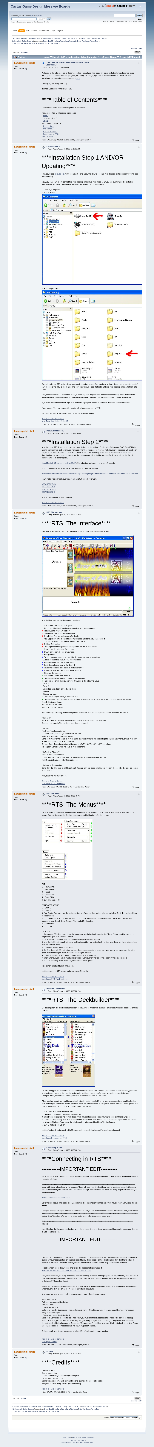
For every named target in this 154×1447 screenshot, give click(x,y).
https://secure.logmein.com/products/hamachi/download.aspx (66, 1270)
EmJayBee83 (48, 41)
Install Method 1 (53, 146)
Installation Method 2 (55, 431)
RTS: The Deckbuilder (55, 989)
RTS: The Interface (54, 512)
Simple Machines (88, 1437)
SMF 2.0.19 (67, 1437)
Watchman (85, 41)
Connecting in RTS (54, 1148)
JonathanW (65, 41)
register (38, 16)
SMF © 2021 (76, 1437)
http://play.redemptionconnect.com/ (56, 1198)
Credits (49, 1351)
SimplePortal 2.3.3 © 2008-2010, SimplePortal (77, 1443)
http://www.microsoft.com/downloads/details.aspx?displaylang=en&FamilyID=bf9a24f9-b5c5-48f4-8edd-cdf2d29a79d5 (90, 474)
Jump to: (106, 1417)
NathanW (57, 41)
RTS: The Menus (53, 793)
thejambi (73, 41)
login (32, 16)
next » (140, 49)
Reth (79, 41)
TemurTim (94, 41)
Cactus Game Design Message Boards (40, 6)
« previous (133, 49)
